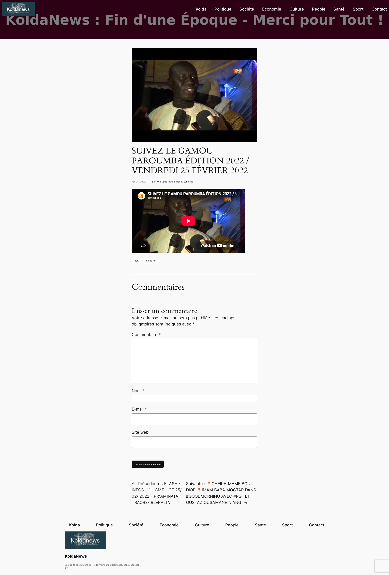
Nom (138, 390)
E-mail (139, 409)
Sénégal (178, 181)
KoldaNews (76, 556)
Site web (140, 432)
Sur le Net (151, 260)
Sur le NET (189, 181)
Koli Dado (162, 181)
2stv (137, 260)
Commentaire (146, 334)
